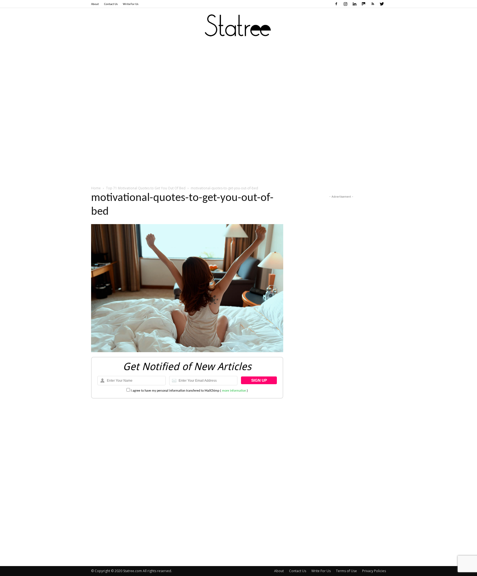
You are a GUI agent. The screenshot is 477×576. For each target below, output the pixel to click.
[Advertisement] (238, 85)
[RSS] (373, 4)
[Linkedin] (354, 4)
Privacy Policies (374, 571)
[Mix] (363, 4)
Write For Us (130, 4)
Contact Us (111, 4)
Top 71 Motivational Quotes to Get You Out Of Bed (146, 188)
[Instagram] (345, 4)
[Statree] (238, 25)
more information (234, 390)
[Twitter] (382, 4)
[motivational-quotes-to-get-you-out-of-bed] (187, 351)
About (95, 4)
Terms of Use (346, 571)
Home (96, 188)
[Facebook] (336, 4)
